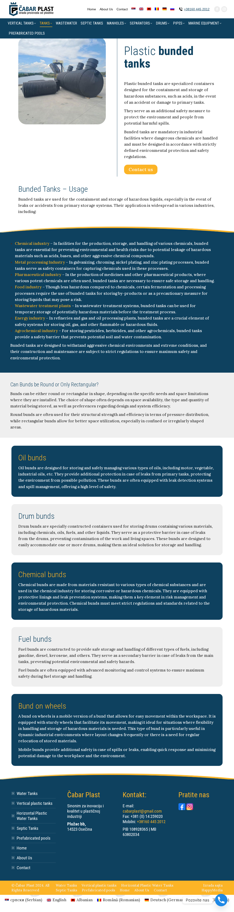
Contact (23, 867)
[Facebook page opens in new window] (217, 9)
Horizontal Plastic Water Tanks (32, 816)
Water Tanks (27, 793)
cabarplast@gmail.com (142, 811)
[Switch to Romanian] (157, 9)
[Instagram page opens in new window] (224, 9)
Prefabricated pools (34, 838)
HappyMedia (212, 890)
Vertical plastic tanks (35, 803)
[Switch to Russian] (172, 9)
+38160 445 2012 (197, 9)
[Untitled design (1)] (62, 80)
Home (22, 848)
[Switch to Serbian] (133, 9)
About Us (24, 857)
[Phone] (221, 900)
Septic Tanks (27, 828)
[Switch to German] (164, 9)
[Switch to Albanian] (149, 9)
